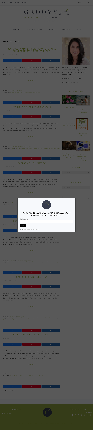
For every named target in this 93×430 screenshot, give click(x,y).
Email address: (24, 219)
